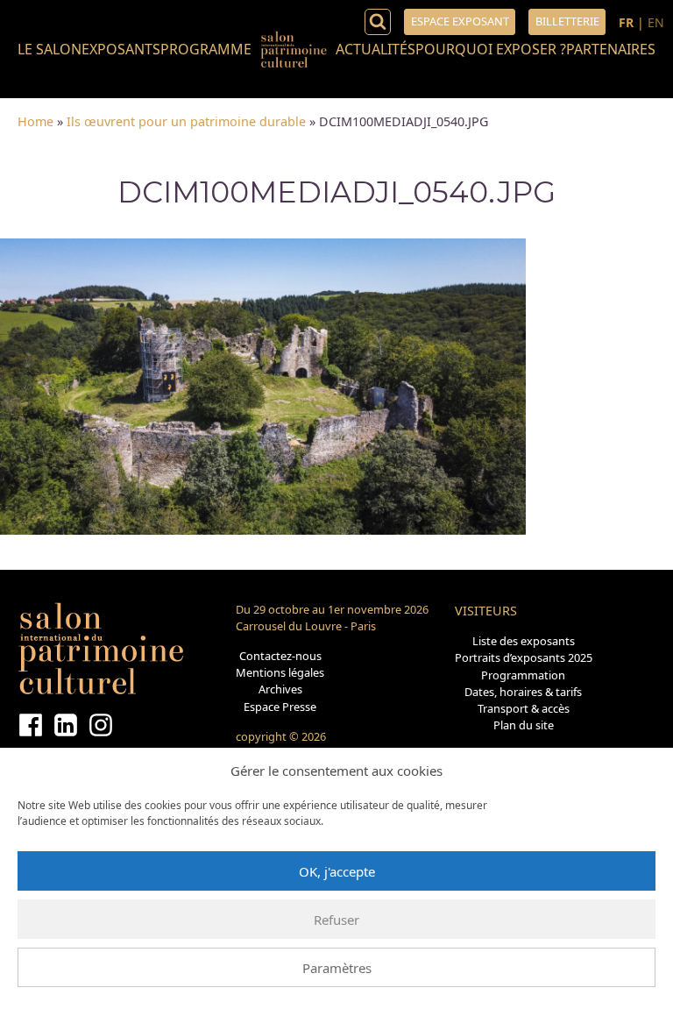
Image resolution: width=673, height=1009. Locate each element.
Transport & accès (524, 708)
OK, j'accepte (337, 871)
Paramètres (337, 968)
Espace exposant (460, 21)
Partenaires (610, 49)
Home (35, 121)
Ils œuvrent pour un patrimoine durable (186, 121)
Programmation (523, 675)
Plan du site (523, 725)
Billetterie (567, 21)
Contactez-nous (280, 656)
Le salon (49, 49)
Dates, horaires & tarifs (523, 692)
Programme (205, 49)
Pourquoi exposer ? (490, 49)
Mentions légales (280, 672)
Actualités (375, 49)
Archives (280, 689)
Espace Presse (280, 706)
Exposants (120, 49)
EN (656, 22)
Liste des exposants (523, 641)
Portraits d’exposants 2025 (523, 657)
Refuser (336, 919)
